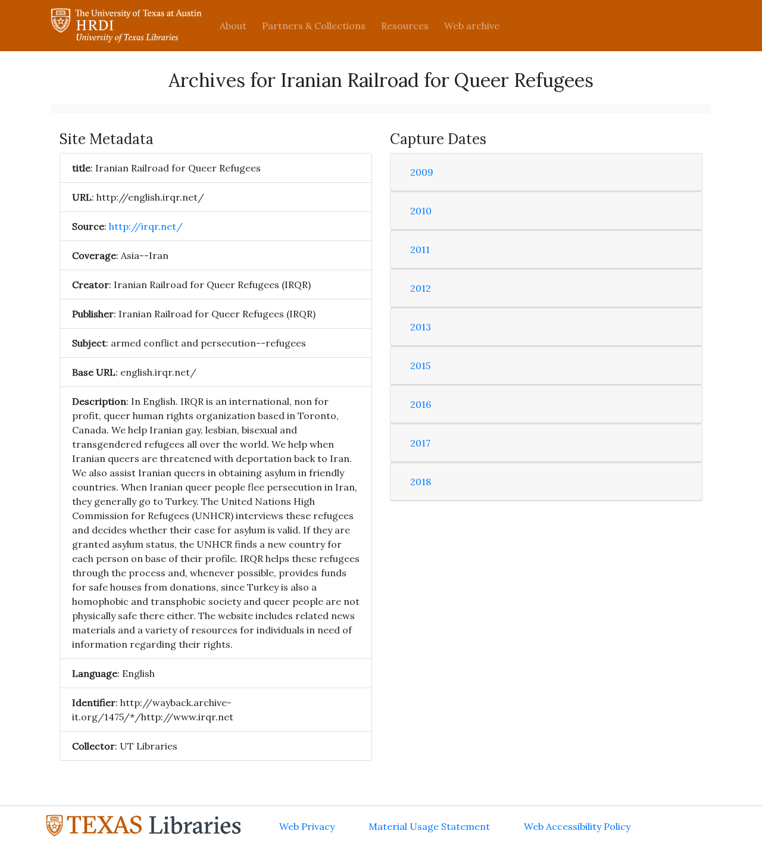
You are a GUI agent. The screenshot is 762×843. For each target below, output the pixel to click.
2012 (420, 288)
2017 (420, 443)
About (233, 26)
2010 (421, 211)
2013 (420, 327)
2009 (421, 172)
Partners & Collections (314, 26)
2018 (420, 482)
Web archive (471, 26)
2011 (420, 249)
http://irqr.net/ (146, 226)
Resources (405, 26)
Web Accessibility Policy (577, 826)
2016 (420, 404)
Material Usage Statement (429, 826)
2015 (420, 365)
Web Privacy (307, 826)
